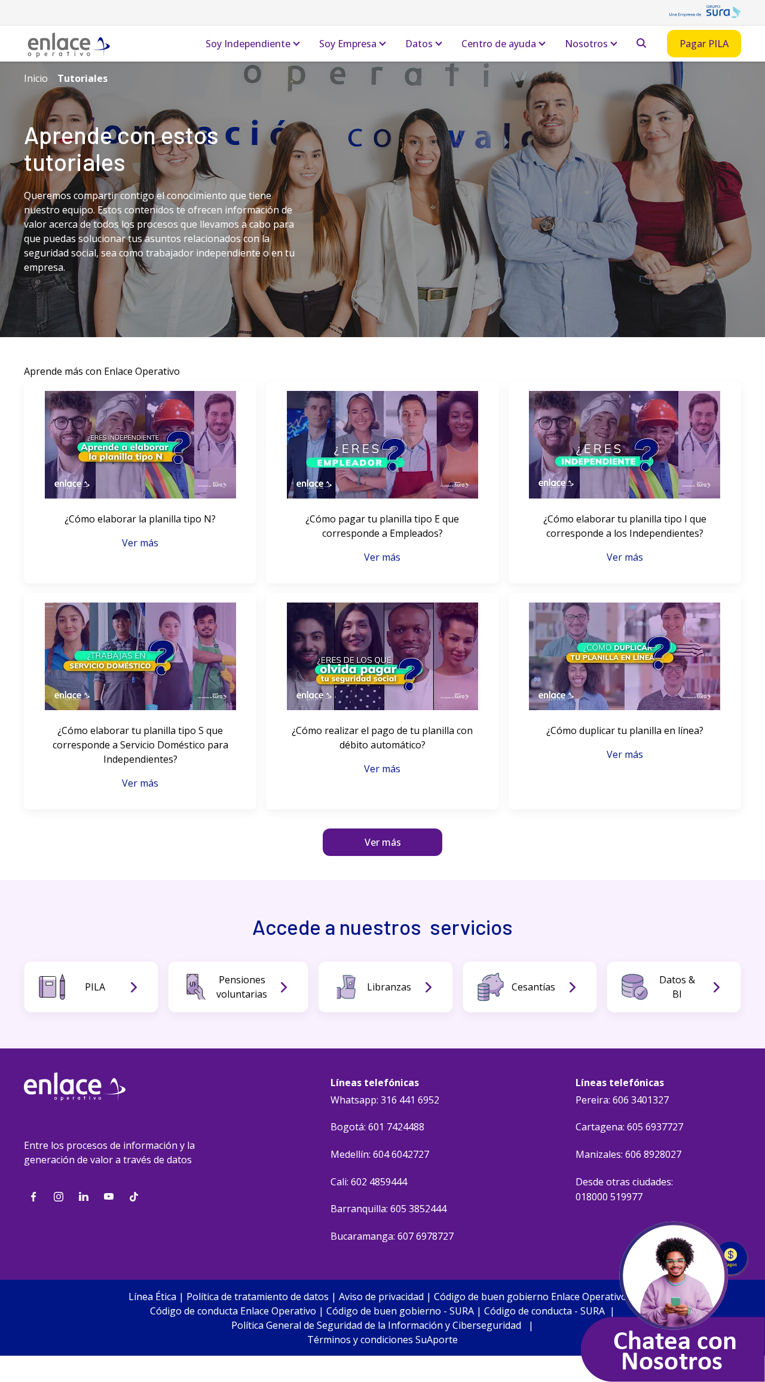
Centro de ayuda (498, 43)
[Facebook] (33, 1196)
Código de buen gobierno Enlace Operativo (530, 1296)
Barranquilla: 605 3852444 (388, 1208)
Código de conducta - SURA (544, 1310)
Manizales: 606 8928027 (628, 1154)
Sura (705, 15)
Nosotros (586, 43)
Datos (419, 43)
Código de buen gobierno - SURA (400, 1310)
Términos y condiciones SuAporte (382, 1339)
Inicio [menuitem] (36, 78)
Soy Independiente (248, 43)
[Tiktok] (133, 1196)
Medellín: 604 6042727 (380, 1154)
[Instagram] (58, 1196)
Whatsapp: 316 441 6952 (385, 1099)
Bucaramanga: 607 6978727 (392, 1236)
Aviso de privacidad (381, 1296)
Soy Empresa (348, 43)
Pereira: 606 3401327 (622, 1099)
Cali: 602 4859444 (369, 1181)
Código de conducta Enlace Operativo (233, 1310)
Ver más (140, 542)
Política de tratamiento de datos (257, 1296)
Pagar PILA (704, 43)
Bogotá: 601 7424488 (377, 1126)
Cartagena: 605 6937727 (629, 1126)
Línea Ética (152, 1296)
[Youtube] (108, 1196)
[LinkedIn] (83, 1196)
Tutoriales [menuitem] (82, 78)
